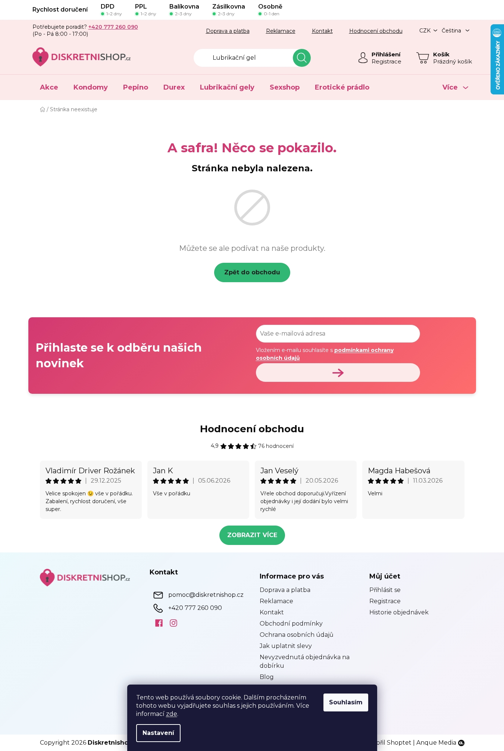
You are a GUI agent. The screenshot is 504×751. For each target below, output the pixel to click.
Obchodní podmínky (291, 623)
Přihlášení (386, 54)
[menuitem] (49, 87)
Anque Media (436, 742)
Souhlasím (346, 702)
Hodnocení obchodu (376, 31)
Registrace (386, 61)
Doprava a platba (228, 31)
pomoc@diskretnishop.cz (206, 594)
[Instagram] (170, 622)
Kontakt (322, 31)
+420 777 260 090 (195, 607)
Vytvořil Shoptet (387, 742)
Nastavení (158, 732)
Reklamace (280, 31)
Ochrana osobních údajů (297, 634)
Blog (267, 676)
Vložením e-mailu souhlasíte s (325, 354)
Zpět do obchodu (252, 272)
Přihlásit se (385, 589)
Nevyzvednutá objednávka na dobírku (305, 661)
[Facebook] (156, 622)
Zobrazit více (252, 535)
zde (171, 713)
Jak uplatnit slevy (286, 645)
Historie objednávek (399, 612)
